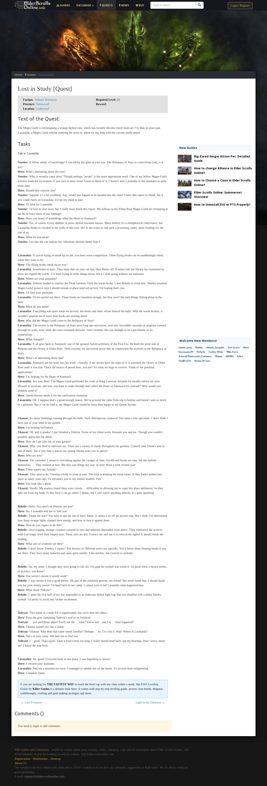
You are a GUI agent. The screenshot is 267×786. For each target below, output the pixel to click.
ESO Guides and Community (32, 749)
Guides (64, 5)
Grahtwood (42, 108)
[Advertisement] (133, 41)
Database (84, 5)
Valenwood (42, 104)
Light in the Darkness (148, 702)
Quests (107, 5)
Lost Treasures (33, 702)
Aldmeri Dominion (45, 99)
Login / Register (240, 5)
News (125, 5)
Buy (141, 5)
